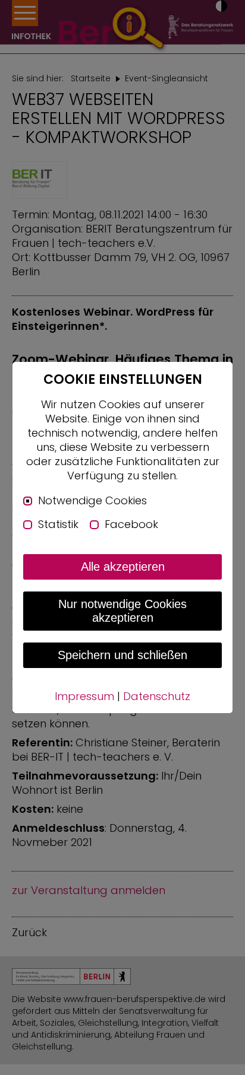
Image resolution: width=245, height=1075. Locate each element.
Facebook (131, 524)
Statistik (58, 524)
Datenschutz (156, 696)
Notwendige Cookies (92, 501)
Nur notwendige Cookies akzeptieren (122, 610)
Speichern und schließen (122, 654)
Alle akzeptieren (123, 566)
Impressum (84, 696)
